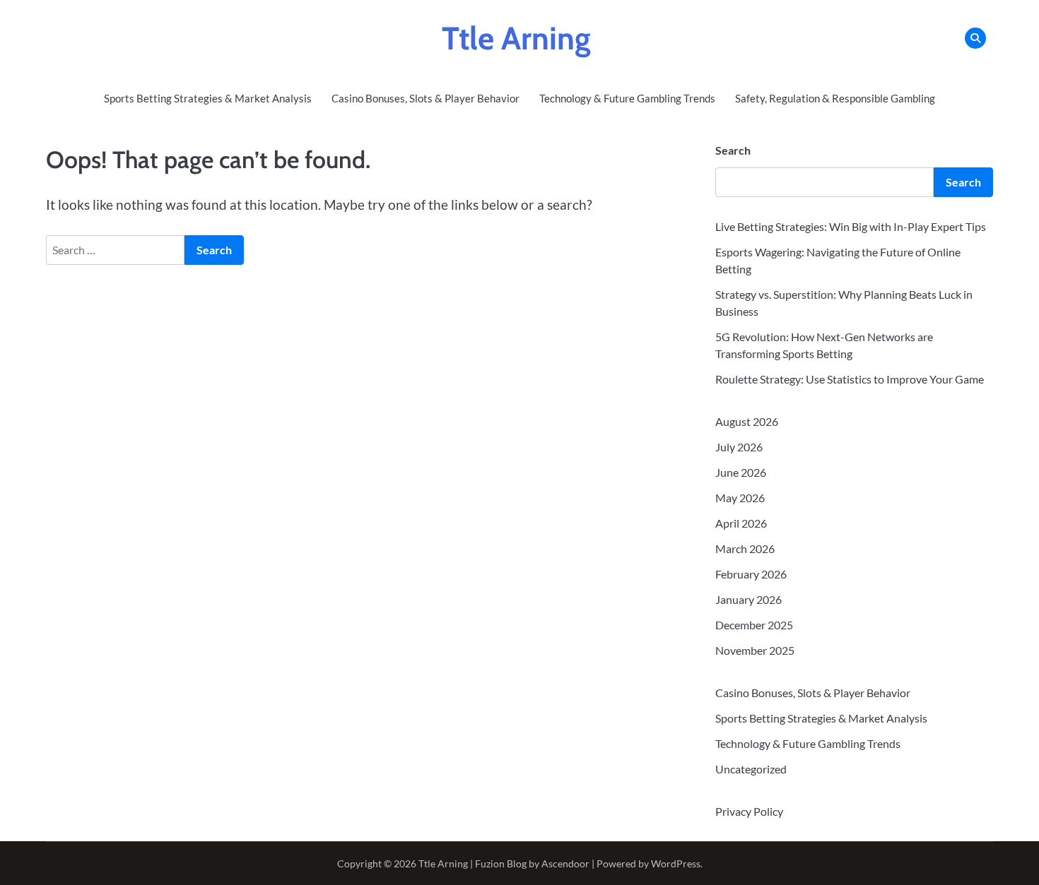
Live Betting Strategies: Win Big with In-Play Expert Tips (850, 226)
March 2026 (745, 548)
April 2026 (741, 523)
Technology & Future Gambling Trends (627, 98)
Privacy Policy (749, 811)
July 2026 (739, 446)
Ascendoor (565, 863)
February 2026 (751, 574)
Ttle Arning (516, 38)
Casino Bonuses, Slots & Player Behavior (425, 98)
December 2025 (754, 624)
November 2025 (754, 650)
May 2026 (740, 497)
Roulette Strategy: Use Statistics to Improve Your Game (849, 379)
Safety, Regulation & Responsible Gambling (835, 98)
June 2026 (740, 472)
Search (733, 150)
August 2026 (746, 421)
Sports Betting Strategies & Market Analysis (208, 98)
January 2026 (748, 599)
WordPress (675, 863)
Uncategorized (751, 769)
